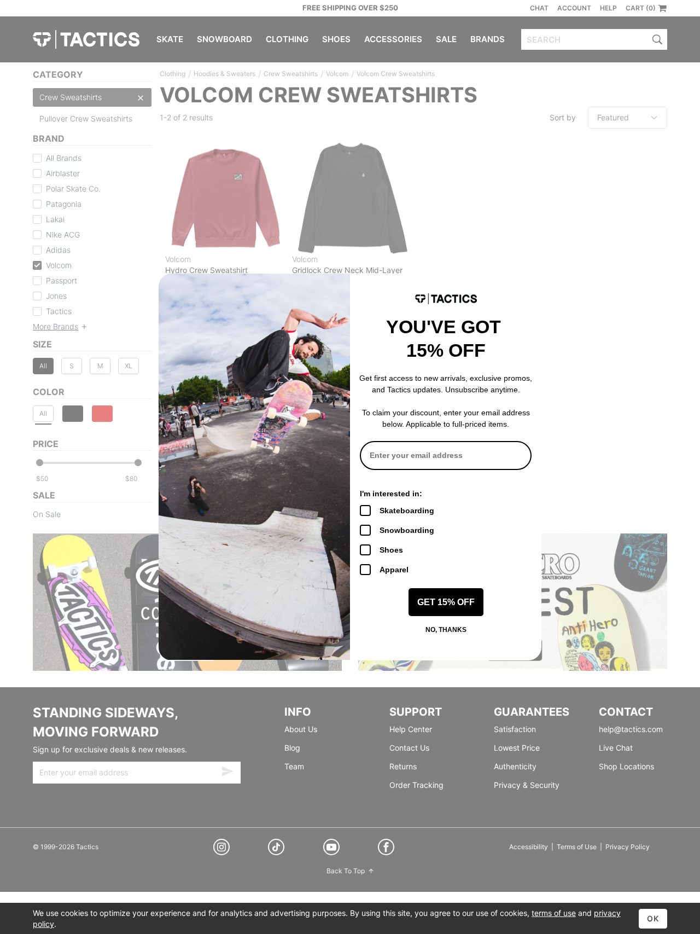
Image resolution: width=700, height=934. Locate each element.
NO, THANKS (445, 630)
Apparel (394, 569)
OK (653, 918)
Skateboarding (407, 510)
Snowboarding (407, 530)
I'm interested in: (391, 493)
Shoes (391, 550)
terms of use (554, 913)
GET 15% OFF (446, 602)
